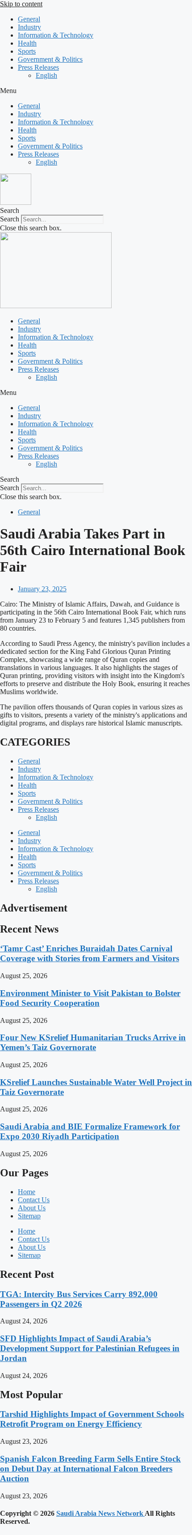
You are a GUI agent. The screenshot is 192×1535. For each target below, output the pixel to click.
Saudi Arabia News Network (100, 1513)
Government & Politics (50, 59)
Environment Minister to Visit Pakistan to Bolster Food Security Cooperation (90, 998)
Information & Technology (55, 35)
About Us (32, 1208)
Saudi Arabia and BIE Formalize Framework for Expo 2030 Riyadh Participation (90, 1131)
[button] (96, 91)
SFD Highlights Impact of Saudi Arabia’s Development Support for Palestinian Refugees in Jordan (89, 1348)
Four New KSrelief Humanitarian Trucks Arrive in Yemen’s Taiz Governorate (93, 1042)
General (29, 19)
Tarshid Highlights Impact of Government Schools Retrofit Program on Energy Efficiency (92, 1419)
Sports (27, 51)
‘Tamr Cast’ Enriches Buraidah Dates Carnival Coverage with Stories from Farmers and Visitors (89, 953)
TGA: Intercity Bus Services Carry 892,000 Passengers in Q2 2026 (79, 1299)
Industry (29, 27)
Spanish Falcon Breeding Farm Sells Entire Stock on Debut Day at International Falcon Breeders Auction (90, 1468)
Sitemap (29, 1216)
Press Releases (38, 67)
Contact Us (34, 1200)
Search (9, 219)
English (46, 75)
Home (26, 1192)
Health (27, 43)
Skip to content (21, 4)
